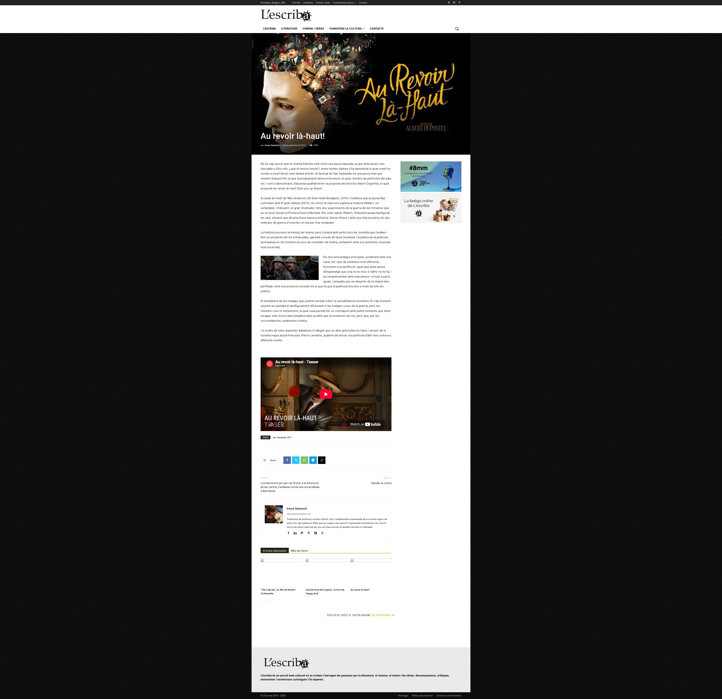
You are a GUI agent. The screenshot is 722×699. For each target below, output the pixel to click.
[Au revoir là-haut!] (370, 572)
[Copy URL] (321, 460)
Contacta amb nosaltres (448, 695)
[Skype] (317, 533)
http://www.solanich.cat (298, 514)
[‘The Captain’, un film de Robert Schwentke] (281, 572)
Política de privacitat (422, 695)
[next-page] (269, 601)
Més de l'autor (299, 550)
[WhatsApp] (304, 460)
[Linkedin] (297, 533)
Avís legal (403, 695)
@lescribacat (383, 615)
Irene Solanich (272, 145)
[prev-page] (263, 601)
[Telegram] (313, 460)
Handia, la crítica (381, 483)
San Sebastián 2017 (282, 437)
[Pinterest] (310, 533)
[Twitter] (449, 3)
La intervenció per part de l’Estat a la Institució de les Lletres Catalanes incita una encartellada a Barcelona (290, 487)
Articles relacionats (275, 550)
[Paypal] (303, 533)
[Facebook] (459, 3)
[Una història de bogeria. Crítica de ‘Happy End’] (326, 572)
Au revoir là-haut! (360, 589)
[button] (456, 28)
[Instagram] (454, 3)
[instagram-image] (264, 632)
